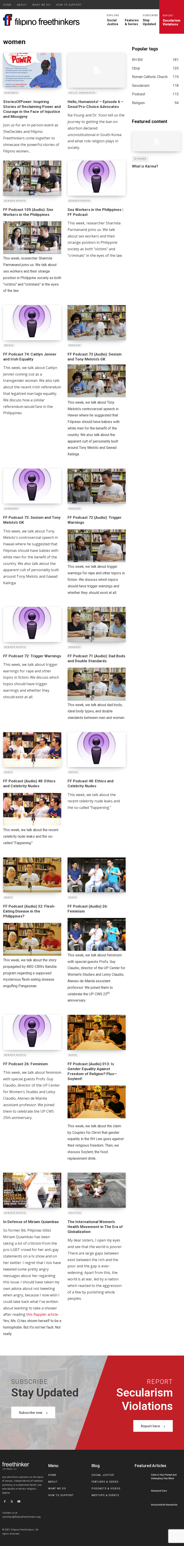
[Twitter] (11, 1501)
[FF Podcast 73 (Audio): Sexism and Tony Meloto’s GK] (97, 322)
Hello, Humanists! (82, 93)
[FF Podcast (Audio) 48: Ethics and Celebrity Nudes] (32, 749)
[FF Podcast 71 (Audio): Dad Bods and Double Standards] (97, 624)
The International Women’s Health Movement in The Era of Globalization (95, 1226)
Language (11, 509)
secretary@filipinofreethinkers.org (21, 1516)
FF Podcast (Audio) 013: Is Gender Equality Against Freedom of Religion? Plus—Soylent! (92, 1071)
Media (8, 345)
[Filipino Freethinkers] (42, 19)
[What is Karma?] (156, 141)
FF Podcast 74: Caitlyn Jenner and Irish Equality (30, 356)
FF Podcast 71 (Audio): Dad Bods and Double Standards (96, 658)
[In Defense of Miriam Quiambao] (32, 1190)
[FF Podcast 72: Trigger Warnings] (32, 624)
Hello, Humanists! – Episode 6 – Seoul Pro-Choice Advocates (95, 104)
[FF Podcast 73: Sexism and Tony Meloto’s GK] (32, 486)
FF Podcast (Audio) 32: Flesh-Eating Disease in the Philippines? (29, 911)
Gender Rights (15, 201)
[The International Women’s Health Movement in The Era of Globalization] (97, 1190)
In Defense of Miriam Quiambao (31, 1221)
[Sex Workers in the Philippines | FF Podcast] (97, 178)
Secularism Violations (171, 20)
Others (140, 158)
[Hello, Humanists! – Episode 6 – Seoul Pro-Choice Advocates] (97, 70)
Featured (11, 93)
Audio (8, 772)
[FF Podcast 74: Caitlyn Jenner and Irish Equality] (32, 322)
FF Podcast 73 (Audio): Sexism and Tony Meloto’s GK (95, 356)
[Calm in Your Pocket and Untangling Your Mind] (142, 1476)
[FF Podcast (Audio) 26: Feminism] (97, 874)
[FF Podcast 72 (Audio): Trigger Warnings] (97, 486)
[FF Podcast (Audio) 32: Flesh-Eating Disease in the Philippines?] (32, 874)
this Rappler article (42, 1314)
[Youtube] (18, 1501)
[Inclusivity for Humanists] (142, 1504)
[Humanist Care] (142, 1490)
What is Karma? (145, 166)
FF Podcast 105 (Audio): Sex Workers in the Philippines (28, 212)
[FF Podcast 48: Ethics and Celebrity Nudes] (97, 749)
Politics (75, 1213)
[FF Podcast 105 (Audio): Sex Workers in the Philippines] (32, 178)
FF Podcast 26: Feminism (25, 1064)
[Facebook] (4, 1501)
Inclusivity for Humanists (164, 1504)
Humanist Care (159, 1491)
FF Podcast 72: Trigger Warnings (32, 656)
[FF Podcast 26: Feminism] (32, 1032)
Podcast (75, 345)
